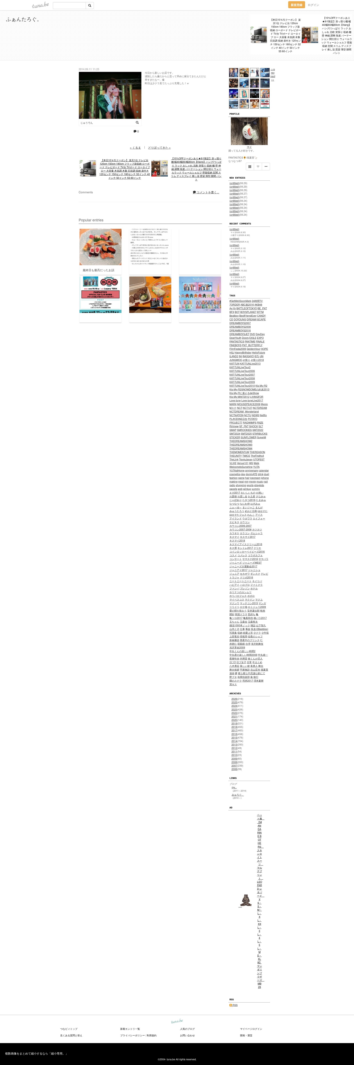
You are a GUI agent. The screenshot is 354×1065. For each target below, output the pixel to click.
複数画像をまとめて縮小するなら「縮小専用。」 (36, 1053)
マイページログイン (251, 1028)
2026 (234, 698)
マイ (249, 146)
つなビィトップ (68, 1028)
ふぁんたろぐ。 (24, 18)
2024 (234, 705)
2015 (234, 737)
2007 (234, 765)
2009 (234, 758)
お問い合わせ (187, 1035)
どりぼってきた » (159, 147)
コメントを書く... (207, 192)
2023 (234, 709)
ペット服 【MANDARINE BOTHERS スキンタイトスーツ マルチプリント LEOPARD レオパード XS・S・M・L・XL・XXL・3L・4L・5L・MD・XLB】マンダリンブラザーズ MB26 (259, 901)
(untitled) (234, 183)
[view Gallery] (250, 166)
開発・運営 (246, 1035)
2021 (234, 716)
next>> (272, 77)
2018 (234, 727)
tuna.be (176, 1021)
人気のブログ (187, 1028)
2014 (234, 741)
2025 (234, 702)
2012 (234, 748)
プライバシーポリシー (132, 1035)
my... (234, 787)
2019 (234, 723)
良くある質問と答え (71, 1035)
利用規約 (152, 1035)
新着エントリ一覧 (130, 1028)
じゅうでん (87, 122)
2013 (234, 744)
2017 (234, 730)
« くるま (135, 147)
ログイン (313, 5)
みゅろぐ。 (238, 794)
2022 (234, 713)
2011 (234, 751)
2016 (234, 734)
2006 (234, 769)
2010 (234, 755)
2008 (234, 762)
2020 (234, 720)
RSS (235, 1005)
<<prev (273, 70)
